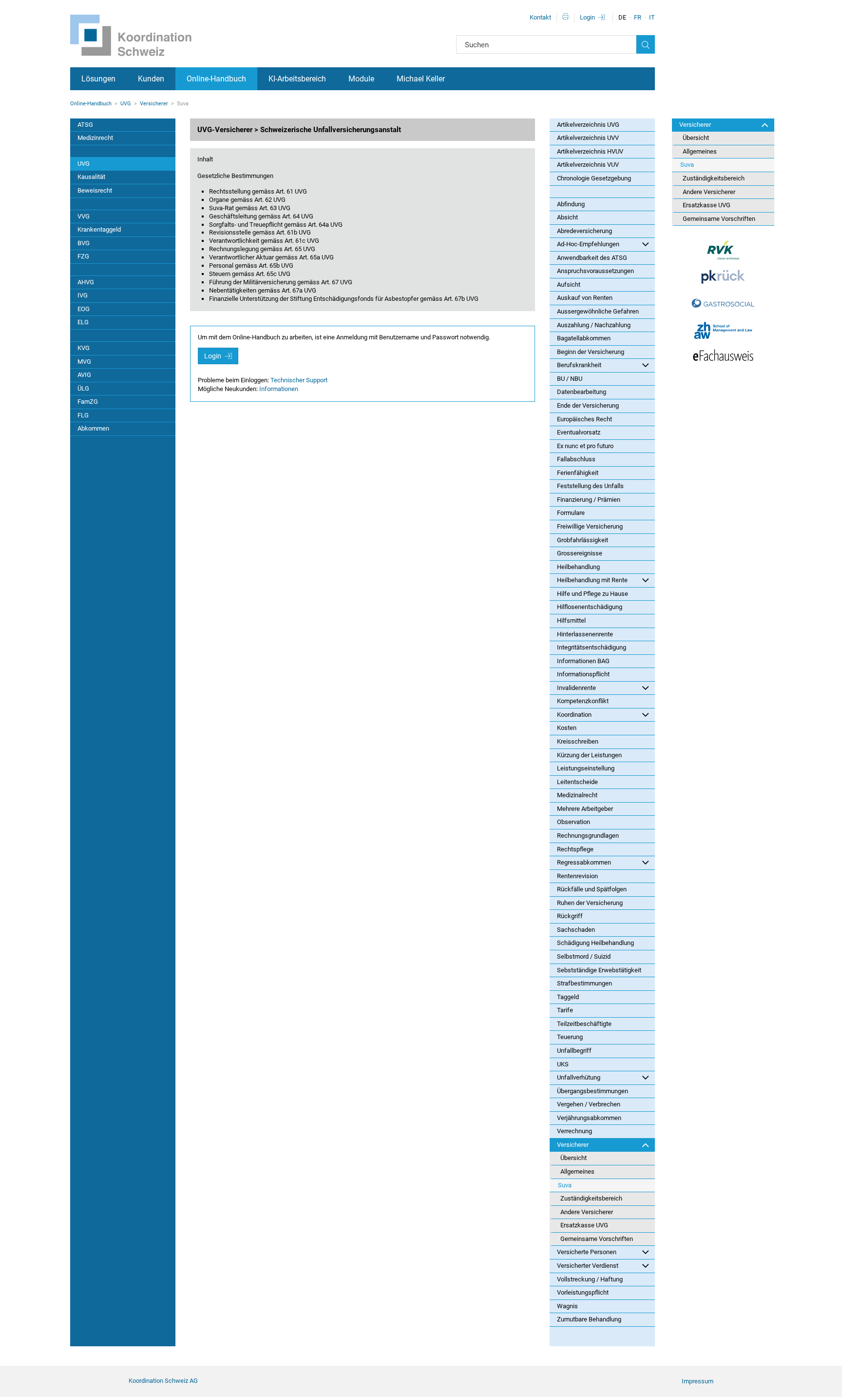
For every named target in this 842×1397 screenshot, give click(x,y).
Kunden (151, 78)
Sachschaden (576, 929)
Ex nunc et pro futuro (585, 446)
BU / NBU (569, 378)
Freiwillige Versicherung (590, 526)
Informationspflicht (583, 674)
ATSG (85, 124)
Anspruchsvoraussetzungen (595, 271)
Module (361, 78)
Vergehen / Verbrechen (588, 1104)
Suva (565, 1185)
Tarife (565, 1010)
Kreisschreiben (577, 741)
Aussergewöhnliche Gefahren (598, 311)
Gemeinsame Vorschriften (596, 1238)
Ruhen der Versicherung (590, 902)
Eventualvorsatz (578, 432)
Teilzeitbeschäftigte (584, 1023)
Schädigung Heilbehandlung (595, 942)
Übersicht (573, 1157)
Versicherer (154, 103)
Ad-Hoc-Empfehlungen (588, 244)
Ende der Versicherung (588, 405)
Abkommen (93, 428)
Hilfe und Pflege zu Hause (592, 593)
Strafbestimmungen (584, 983)
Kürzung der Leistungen (589, 755)
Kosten (566, 727)
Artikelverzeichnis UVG (588, 124)
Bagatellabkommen (584, 338)
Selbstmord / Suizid (584, 956)
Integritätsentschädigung (591, 647)
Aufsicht (568, 284)
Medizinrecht (95, 137)
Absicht (567, 217)
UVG (125, 103)
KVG (83, 348)
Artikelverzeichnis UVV (588, 137)
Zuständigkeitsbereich (591, 1198)
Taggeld (568, 997)
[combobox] (546, 44)
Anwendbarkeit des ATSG (592, 257)
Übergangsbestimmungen (592, 1091)
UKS (563, 1064)
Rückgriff (570, 916)
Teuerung (570, 1037)
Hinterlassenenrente (585, 634)
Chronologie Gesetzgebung (594, 178)
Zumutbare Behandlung (589, 1319)
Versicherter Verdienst (587, 1265)
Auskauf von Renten (584, 297)
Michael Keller (421, 78)
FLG (83, 415)
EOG (83, 309)
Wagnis (567, 1306)
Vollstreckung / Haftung (590, 1279)
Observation (573, 822)
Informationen (278, 389)
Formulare (571, 512)
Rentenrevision (577, 876)
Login (587, 17)
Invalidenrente (576, 687)
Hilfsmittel (571, 620)
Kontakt (540, 17)
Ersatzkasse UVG (584, 1225)
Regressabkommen (584, 862)
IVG (82, 295)
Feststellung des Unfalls (590, 486)
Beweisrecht (94, 190)
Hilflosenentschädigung (589, 606)
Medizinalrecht (577, 795)
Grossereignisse (579, 553)
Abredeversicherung (584, 231)
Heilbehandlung (578, 567)
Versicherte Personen (586, 1252)
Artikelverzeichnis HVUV (590, 151)
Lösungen (98, 78)
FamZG (87, 401)
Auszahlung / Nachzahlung (594, 325)
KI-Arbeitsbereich (297, 78)
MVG (84, 361)
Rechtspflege (575, 849)
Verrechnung (574, 1131)
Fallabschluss (576, 459)
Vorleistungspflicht (583, 1292)
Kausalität (91, 176)
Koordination (574, 714)
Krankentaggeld (99, 229)
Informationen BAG (583, 661)
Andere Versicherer (586, 1212)
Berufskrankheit (579, 365)
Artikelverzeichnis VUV (588, 164)
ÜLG (83, 388)
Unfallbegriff (574, 1050)
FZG (83, 256)
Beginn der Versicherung (590, 351)
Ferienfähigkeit (577, 472)
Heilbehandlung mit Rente (592, 580)
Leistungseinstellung (585, 768)
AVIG (84, 374)
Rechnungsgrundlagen (588, 835)
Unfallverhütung (578, 1077)
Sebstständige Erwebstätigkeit (599, 970)
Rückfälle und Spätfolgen (592, 889)
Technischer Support (298, 380)
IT (652, 17)
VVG (83, 216)
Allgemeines (577, 1171)
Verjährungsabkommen (589, 1118)
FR (637, 17)
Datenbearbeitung (581, 391)
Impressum (697, 1381)
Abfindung (571, 204)
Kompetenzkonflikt (583, 701)
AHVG (85, 282)
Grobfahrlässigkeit (582, 540)
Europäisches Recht (584, 419)
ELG (83, 322)
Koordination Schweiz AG (163, 1380)
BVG (83, 243)
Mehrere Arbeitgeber (585, 808)
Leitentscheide (577, 782)
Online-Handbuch (216, 78)
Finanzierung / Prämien (588, 499)
